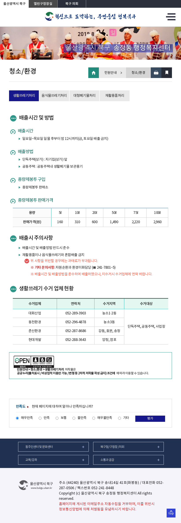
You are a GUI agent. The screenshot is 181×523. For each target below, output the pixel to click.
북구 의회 (71, 4)
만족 (47, 418)
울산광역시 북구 (14, 4)
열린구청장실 (43, 4)
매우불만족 (104, 418)
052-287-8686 (75, 331)
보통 (64, 418)
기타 (126, 418)
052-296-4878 (75, 322)
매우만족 (27, 418)
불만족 (81, 418)
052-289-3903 (75, 313)
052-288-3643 (75, 340)
